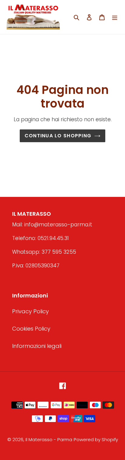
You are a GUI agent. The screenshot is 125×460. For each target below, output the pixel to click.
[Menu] (114, 17)
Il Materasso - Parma (48, 439)
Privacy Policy (30, 311)
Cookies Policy (31, 328)
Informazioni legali (37, 346)
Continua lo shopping (58, 135)
